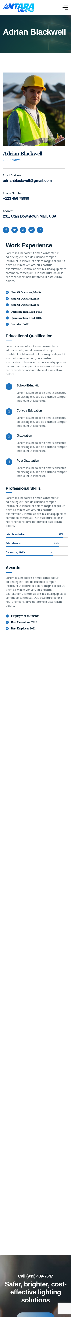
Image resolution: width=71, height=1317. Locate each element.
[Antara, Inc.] (18, 7)
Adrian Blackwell (22, 153)
